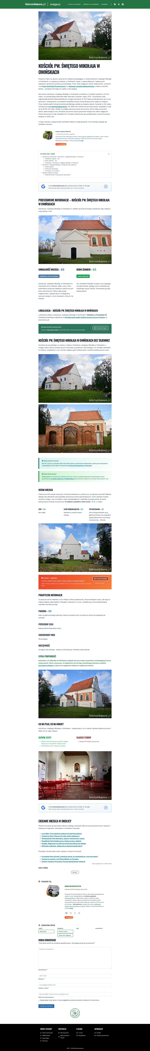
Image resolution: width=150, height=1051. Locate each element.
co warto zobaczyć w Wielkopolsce (62, 479)
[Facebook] (115, 4)
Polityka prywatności (103, 1035)
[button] (99, 583)
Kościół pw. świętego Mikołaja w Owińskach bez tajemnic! (59, 165)
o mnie (71, 908)
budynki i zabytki (63, 931)
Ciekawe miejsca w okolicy (50, 172)
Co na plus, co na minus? (52, 170)
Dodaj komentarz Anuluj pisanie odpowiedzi (57, 174)
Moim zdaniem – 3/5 (51, 160)
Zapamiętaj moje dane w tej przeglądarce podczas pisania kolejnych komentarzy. (70, 1000)
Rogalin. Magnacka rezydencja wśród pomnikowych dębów (64, 843)
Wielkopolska (43, 931)
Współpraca (82, 1035)
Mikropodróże (64, 1033)
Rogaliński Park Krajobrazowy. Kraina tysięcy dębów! (61, 841)
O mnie (80, 1033)
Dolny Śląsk (45, 1038)
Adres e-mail (43, 988)
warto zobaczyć (83, 276)
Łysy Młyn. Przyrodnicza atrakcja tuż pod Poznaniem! (62, 833)
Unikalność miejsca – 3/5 (52, 158)
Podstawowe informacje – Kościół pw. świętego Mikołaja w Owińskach (63, 156)
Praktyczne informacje (51, 168)
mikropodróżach (70, 898)
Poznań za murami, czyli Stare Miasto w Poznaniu (60, 859)
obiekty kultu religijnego (65, 935)
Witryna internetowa (46, 997)
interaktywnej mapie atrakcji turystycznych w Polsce (85, 317)
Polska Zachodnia (47, 1033)
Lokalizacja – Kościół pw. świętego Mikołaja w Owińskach (61, 163)
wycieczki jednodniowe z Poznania (80, 465)
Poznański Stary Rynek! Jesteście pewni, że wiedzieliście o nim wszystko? (70, 856)
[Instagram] (122, 4)
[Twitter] (119, 4)
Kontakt (99, 1033)
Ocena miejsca (49, 167)
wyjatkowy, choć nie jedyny (49, 276)
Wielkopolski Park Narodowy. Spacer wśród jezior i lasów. (63, 838)
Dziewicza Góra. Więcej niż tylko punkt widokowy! (61, 836)
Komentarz (43, 970)
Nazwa (41, 979)
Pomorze (45, 1041)
